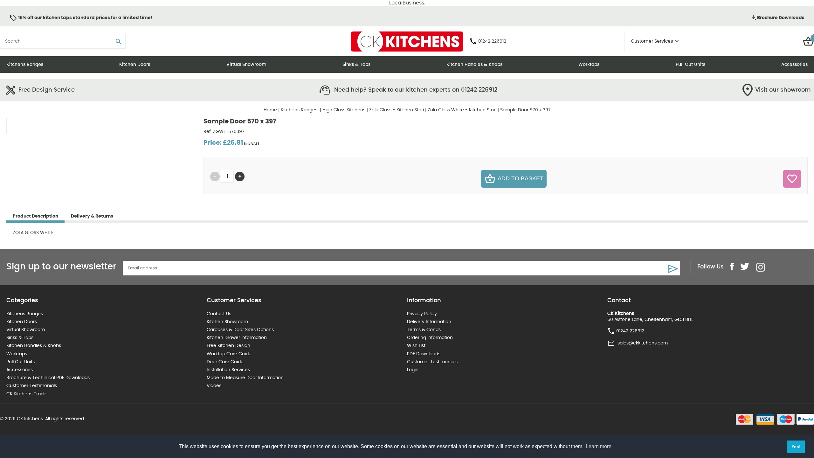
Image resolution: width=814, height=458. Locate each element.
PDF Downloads (423, 354)
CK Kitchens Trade (26, 394)
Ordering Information (430, 338)
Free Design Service (46, 90)
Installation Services (228, 370)
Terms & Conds (424, 330)
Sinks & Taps (356, 64)
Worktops (588, 64)
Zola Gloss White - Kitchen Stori (462, 110)
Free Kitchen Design (228, 346)
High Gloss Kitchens (343, 110)
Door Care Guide (225, 362)
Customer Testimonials (31, 386)
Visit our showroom (783, 90)
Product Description (35, 216)
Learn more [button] (598, 446)
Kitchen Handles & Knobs (474, 64)
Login (412, 370)
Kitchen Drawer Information (237, 338)
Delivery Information (429, 322)
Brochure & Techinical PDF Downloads (48, 378)
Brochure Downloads (780, 18)
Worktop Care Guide (229, 354)
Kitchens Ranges (24, 64)
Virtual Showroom (246, 64)
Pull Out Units (690, 64)
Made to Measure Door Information (245, 378)
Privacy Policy (422, 314)
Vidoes (214, 386)
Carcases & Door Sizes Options (240, 330)
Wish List (416, 346)
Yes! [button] (796, 446)
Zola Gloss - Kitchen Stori (396, 110)
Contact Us (219, 314)
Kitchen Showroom (227, 322)
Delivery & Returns (92, 216)
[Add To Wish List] (792, 179)
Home (270, 110)
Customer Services (652, 41)
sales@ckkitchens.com (642, 343)
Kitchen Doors (134, 64)
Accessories (794, 64)
